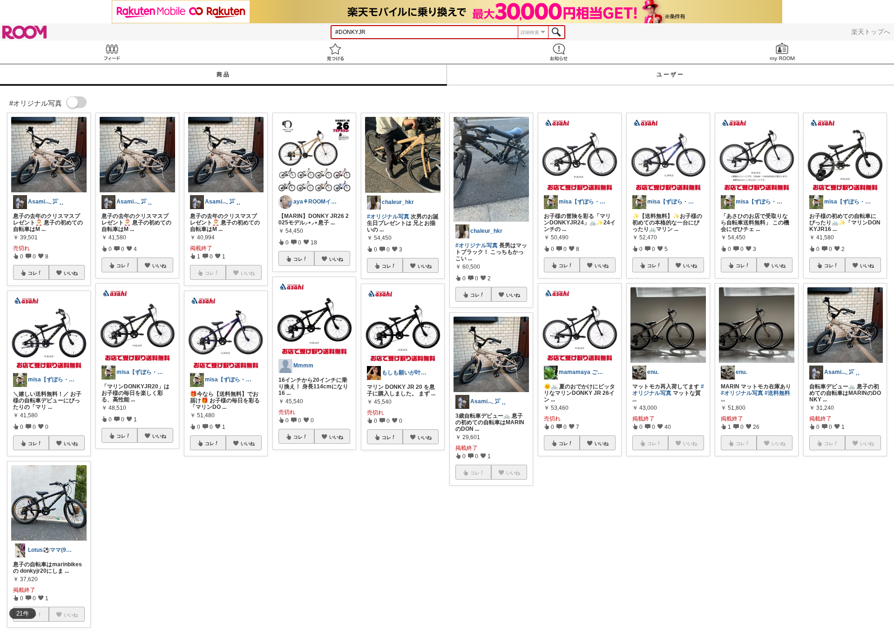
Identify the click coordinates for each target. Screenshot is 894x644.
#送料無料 (777, 393)
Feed (112, 52)
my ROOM (782, 52)
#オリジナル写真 (388, 216)
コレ (32, 273)
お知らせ (558, 52)
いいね (71, 273)
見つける (335, 52)
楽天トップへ (870, 31)
